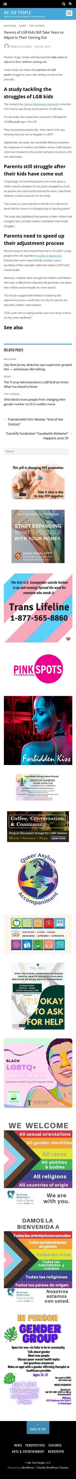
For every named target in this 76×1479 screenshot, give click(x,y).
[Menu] (5, 4)
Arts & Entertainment (28, 1451)
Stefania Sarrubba (20, 46)
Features (55, 1445)
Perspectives (35, 1445)
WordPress (28, 1467)
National (10, 25)
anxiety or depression (49, 255)
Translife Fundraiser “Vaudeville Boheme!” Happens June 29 (39, 435)
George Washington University (41, 104)
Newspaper (56, 1451)
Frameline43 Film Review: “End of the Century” (33, 421)
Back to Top (38, 1429)
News (22, 25)
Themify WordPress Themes (52, 1467)
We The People (36, 1463)
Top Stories (37, 25)
